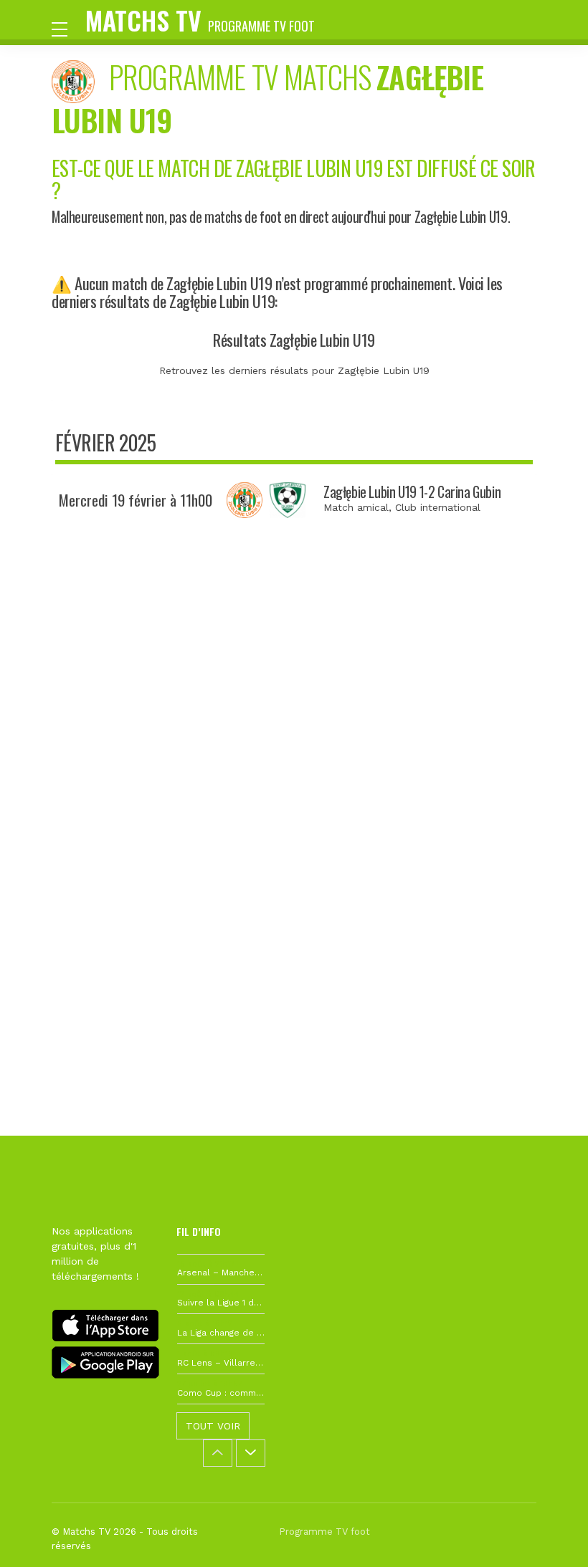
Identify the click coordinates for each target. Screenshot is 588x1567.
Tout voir (213, 1426)
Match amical (356, 507)
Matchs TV (200, 20)
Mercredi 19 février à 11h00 (135, 500)
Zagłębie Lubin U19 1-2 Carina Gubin (412, 491)
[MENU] (67, 28)
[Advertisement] (294, 759)
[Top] (549, 1535)
